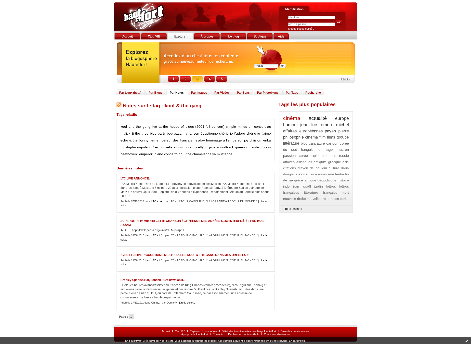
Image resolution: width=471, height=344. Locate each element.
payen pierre (337, 131)
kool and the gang (135, 126)
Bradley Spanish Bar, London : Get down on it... (152, 280)
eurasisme (326, 174)
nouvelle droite (294, 199)
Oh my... (156, 302)
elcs (302, 174)
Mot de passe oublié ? (301, 28)
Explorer (195, 331)
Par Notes (177, 92)
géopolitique (326, 180)
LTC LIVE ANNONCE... (135, 178)
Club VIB (180, 331)
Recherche (313, 92)
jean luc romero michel (324, 124)
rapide (315, 155)
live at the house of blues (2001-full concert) (188, 126)
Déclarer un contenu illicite (243, 334)
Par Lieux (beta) (130, 92)
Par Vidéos (222, 92)
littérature (291, 143)
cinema (311, 137)
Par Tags (292, 92)
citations (289, 168)
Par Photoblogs (267, 92)
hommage (324, 149)
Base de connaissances (295, 331)
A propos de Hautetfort (194, 334)
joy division (252, 140)
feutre (339, 174)
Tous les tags (293, 209)
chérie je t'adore (232, 133)
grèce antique (305, 180)
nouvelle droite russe (323, 199)
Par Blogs (155, 92)
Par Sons (243, 92)
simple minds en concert (246, 126)
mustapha (128, 147)
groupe (343, 137)
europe (342, 118)
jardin (318, 186)
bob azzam (175, 133)
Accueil (166, 331)
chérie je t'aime (259, 133)
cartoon (332, 143)
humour (290, 124)
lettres (331, 186)
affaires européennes (303, 131)
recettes (329, 155)
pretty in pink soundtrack (214, 147)
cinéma (291, 118)
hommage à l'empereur (224, 140)
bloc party (158, 133)
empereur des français (174, 140)
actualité (318, 118)
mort (345, 192)
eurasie (311, 174)
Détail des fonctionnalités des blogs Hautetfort (249, 331)
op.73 (189, 147)
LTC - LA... (157, 201)
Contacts (218, 334)
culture (334, 168)
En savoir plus (297, 340)
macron (343, 149)
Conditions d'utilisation (277, 334)
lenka (266, 140)
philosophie (293, 137)
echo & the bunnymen (137, 140)
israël (306, 186)
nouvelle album (171, 147)
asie (345, 162)
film (322, 137)
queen (240, 147)
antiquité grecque (327, 162)
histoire (343, 180)
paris (343, 199)
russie (344, 155)
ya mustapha (222, 154)
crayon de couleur (312, 168)
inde (286, 186)
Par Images (199, 92)
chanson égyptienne (202, 133)
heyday (199, 140)
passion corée (295, 155)
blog (304, 143)
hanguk (307, 149)
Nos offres (211, 331)
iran (296, 186)
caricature (317, 143)
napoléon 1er (147, 147)
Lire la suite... (187, 302)
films (331, 137)
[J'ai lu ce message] (467, 341)
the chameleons (198, 154)
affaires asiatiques (297, 162)
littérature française (320, 192)
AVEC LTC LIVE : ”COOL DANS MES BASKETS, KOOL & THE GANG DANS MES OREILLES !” (184, 255)
